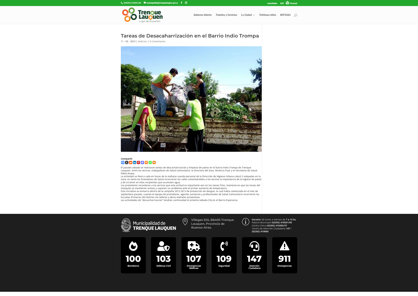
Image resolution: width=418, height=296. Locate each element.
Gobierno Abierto (203, 15)
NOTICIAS (285, 15)
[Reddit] (130, 162)
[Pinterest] (138, 162)
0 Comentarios (157, 41)
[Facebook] (122, 162)
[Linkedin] (134, 162)
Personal (293, 3)
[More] (154, 162)
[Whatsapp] (150, 162)
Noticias (142, 41)
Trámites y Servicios (226, 15)
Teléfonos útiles (267, 15)
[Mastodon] (142, 162)
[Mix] (146, 162)
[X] (126, 162)
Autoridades (272, 3)
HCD (282, 3)
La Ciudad (246, 15)
